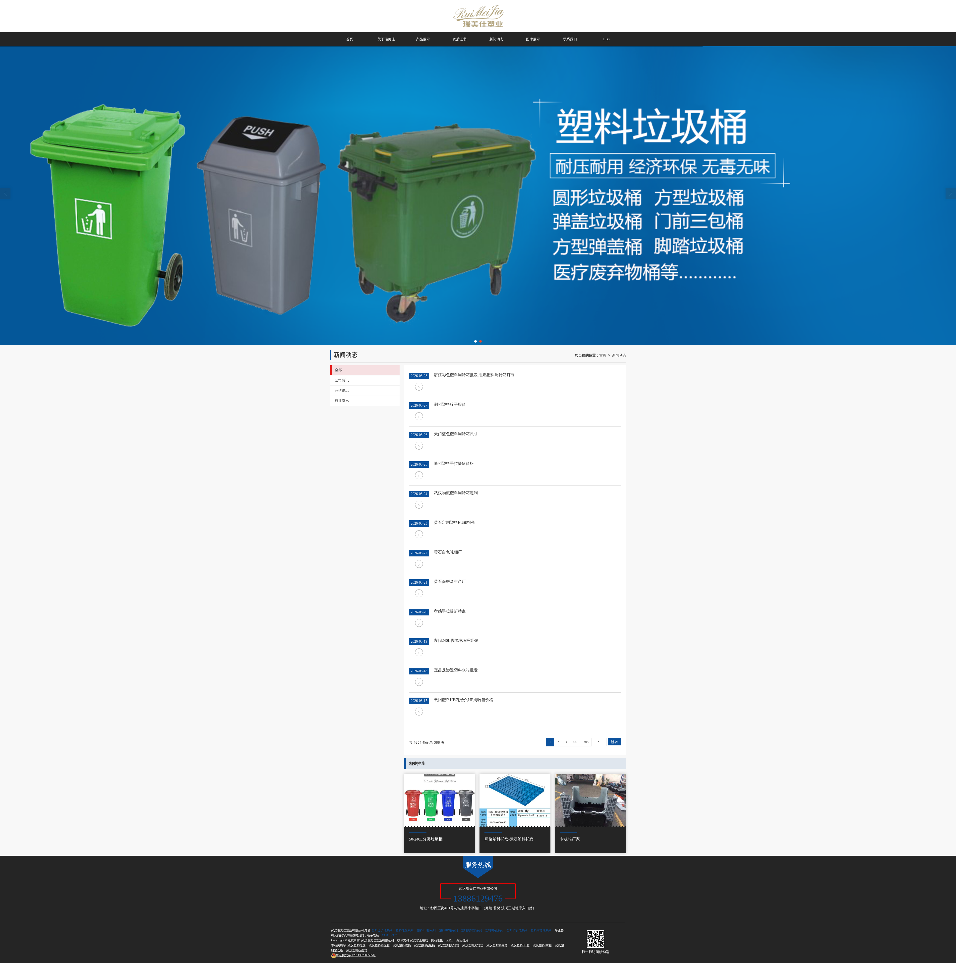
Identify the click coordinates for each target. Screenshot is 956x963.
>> (575, 742)
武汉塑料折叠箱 (356, 950)
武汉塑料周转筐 (472, 945)
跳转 (614, 741)
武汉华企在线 (419, 940)
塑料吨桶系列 (494, 930)
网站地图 (437, 940)
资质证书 (460, 39)
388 (586, 742)
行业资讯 (342, 401)
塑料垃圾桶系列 (381, 930)
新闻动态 (496, 39)
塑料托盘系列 (405, 930)
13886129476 (390, 935)
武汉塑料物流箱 (379, 945)
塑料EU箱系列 (426, 930)
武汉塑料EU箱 (520, 945)
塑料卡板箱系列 (516, 930)
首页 (349, 39)
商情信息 (342, 390)
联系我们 (570, 39)
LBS (606, 39)
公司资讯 (342, 380)
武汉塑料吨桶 (402, 945)
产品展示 (423, 39)
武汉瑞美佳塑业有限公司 (377, 940)
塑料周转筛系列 (541, 930)
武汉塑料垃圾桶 (424, 945)
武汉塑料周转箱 (448, 945)
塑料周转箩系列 (471, 930)
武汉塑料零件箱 (496, 945)
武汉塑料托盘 (356, 945)
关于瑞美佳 (386, 39)
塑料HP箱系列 (448, 930)
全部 (338, 370)
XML (449, 940)
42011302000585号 (356, 955)
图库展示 (533, 39)
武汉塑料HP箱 (542, 945)
